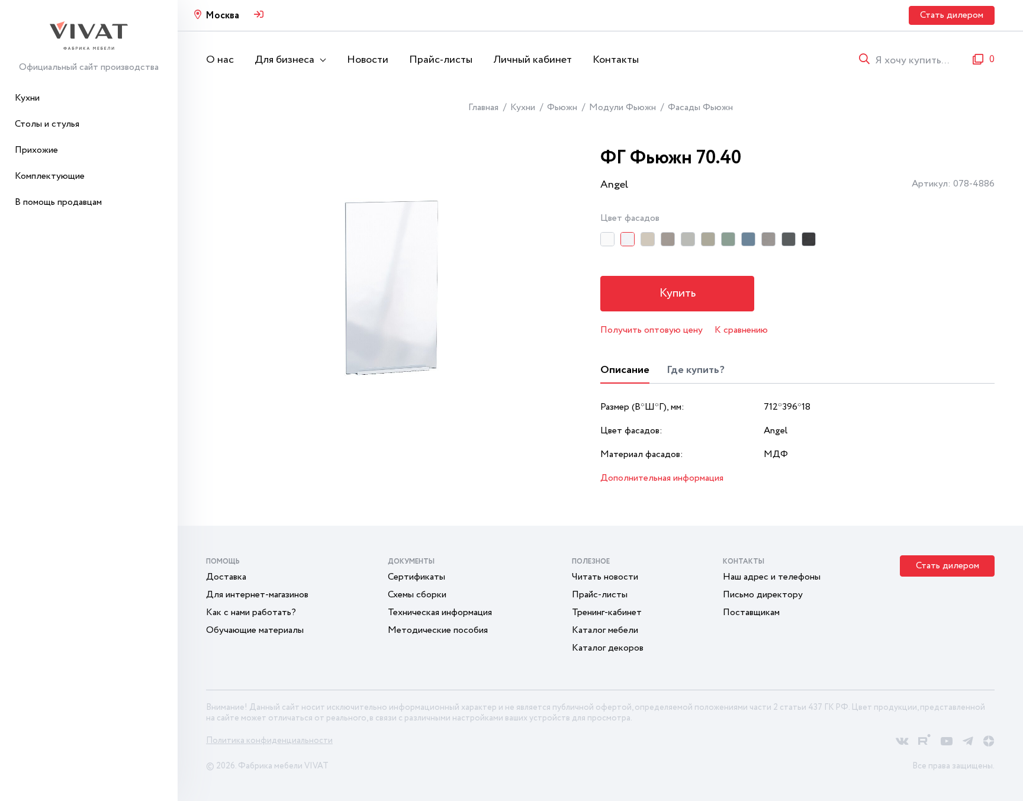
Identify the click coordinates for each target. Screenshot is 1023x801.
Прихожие (36, 150)
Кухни (27, 98)
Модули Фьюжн (622, 107)
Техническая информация (440, 612)
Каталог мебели (605, 630)
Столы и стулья (47, 124)
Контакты (616, 59)
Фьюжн (562, 107)
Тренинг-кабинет (607, 612)
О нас (220, 59)
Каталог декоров (608, 648)
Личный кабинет (532, 59)
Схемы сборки (417, 594)
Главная (483, 107)
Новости (367, 59)
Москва (222, 16)
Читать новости (605, 577)
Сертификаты (416, 577)
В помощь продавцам (58, 202)
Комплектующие (50, 176)
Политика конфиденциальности (269, 741)
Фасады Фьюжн (700, 107)
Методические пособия (438, 630)
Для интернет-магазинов (257, 594)
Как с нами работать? (251, 612)
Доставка (226, 577)
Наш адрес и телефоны (772, 577)
